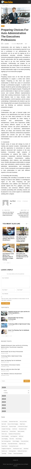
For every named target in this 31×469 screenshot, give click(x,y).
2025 (4, 396)
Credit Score (14, 428)
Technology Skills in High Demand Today (19, 324)
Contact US (15, 460)
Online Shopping (16, 441)
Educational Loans (22, 428)
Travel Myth (4, 453)
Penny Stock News (24, 441)
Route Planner (4, 446)
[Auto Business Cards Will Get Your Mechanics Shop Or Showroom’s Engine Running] (9, 248)
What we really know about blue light (10, 369)
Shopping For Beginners (6, 448)
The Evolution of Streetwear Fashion (10, 364)
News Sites (12, 438)
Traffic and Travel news (22, 451)
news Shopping (5, 438)
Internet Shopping (5, 436)
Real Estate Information (12, 443)
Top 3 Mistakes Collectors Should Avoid (11, 373)
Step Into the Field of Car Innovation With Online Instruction (8, 214)
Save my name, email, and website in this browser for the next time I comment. (15, 299)
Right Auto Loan (22, 443)
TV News (10, 453)
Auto (4, 227)
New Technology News (6, 441)
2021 (4, 408)
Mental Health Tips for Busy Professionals (12, 351)
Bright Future (22, 424)
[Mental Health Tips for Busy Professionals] (4, 319)
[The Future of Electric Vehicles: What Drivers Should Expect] (9, 231)
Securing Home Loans (13, 446)
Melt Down (21, 436)
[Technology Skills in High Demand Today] (4, 325)
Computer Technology (6, 428)
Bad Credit (4, 424)
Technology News (12, 451)
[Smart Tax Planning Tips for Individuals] (4, 331)
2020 (4, 411)
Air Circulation (4, 421)
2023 (4, 402)
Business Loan (4, 426)
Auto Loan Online (23, 421)
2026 (4, 387)
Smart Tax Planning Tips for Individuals (18, 330)
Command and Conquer (22, 426)
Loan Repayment (13, 436)
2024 (4, 399)
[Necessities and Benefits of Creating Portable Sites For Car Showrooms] (22, 248)
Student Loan (4, 451)
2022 (4, 405)
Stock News (26, 448)
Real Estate (4, 443)
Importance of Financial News (14, 433)
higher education (21, 431)
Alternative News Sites (13, 421)
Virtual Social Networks (18, 453)
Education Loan (5, 431)
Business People (12, 426)
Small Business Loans (17, 448)
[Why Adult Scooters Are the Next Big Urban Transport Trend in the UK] (22, 231)
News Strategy (18, 438)
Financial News (13, 431)
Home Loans (4, 433)
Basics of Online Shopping (13, 424)
